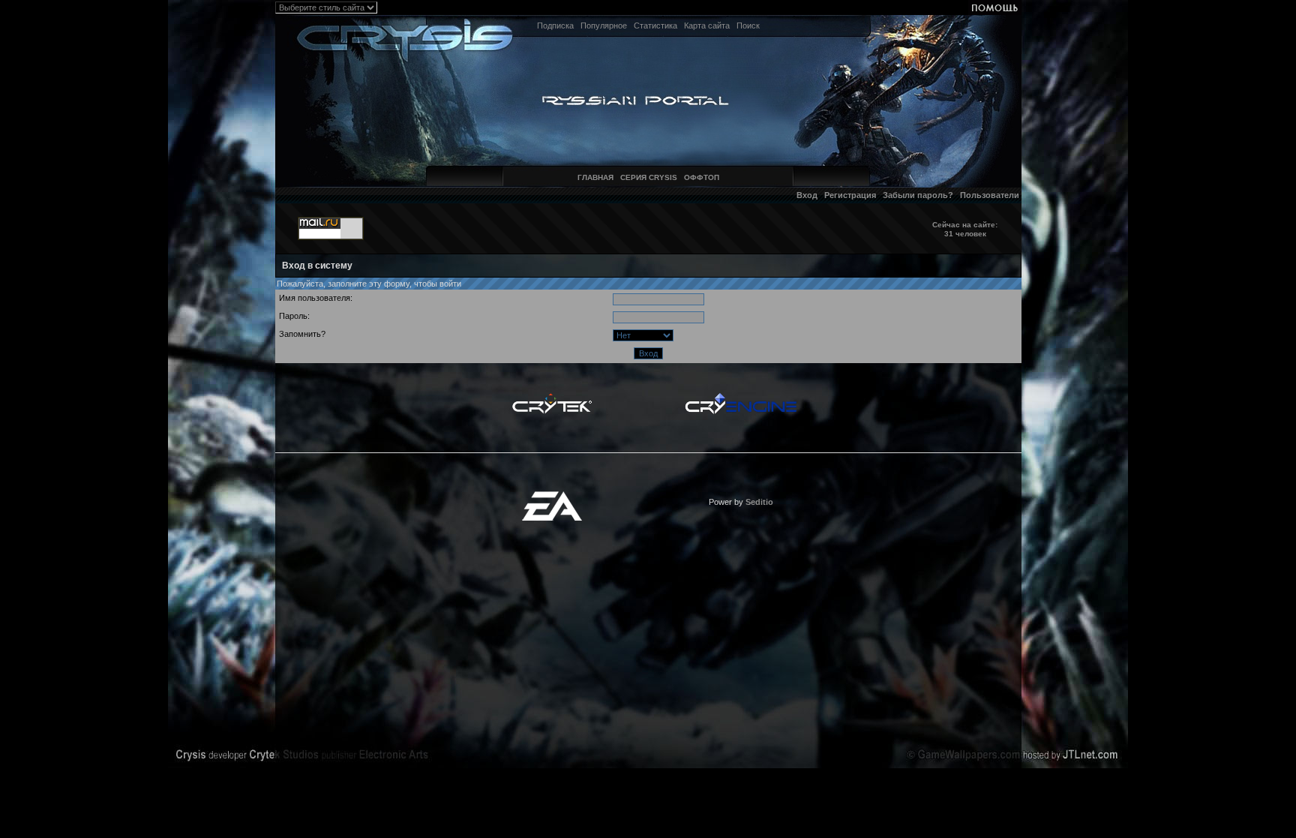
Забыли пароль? (918, 195)
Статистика (655, 25)
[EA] (552, 495)
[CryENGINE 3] (741, 396)
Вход (807, 195)
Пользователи (989, 195)
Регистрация (850, 195)
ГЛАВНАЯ (596, 177)
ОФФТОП (701, 177)
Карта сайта (707, 25)
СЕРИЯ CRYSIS (648, 177)
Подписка (555, 25)
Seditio (759, 501)
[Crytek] (552, 396)
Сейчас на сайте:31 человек (965, 229)
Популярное (603, 25)
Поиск (748, 25)
